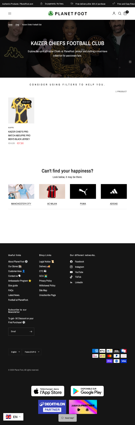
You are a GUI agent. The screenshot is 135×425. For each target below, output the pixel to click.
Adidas (114, 203)
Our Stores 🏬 (15, 266)
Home (10, 24)
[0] (124, 13)
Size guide (13, 285)
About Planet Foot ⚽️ (18, 261)
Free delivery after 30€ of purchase (88, 3)
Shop (17, 24)
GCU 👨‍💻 (43, 276)
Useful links (14, 255)
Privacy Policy (45, 280)
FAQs (10, 290)
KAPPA (11, 127)
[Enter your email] (31, 332)
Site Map (43, 290)
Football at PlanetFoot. (18, 300)
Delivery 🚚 (44, 266)
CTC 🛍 (42, 271)
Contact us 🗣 (14, 276)
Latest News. (14, 295)
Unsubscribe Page (47, 295)
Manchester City (21, 203)
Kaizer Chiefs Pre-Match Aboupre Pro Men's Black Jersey (19, 135)
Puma (83, 203)
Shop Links (45, 255)
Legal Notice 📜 (46, 261)
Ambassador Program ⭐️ (19, 280)
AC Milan (52, 203)
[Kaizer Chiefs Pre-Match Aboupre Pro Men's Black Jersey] (21, 110)
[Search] (119, 13)
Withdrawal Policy (47, 285)
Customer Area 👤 (16, 271)
